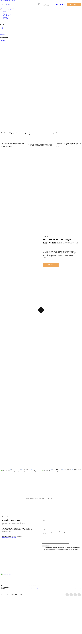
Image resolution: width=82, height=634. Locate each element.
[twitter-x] (0, 21)
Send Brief (2, 34)
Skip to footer (11, 0)
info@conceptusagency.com (9, 537)
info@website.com (5, 28)
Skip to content (4, 0)
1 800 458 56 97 (60, 4)
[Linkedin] (75, 594)
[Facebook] (67, 594)
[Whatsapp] (79, 594)
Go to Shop (3, 40)
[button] (51, 4)
